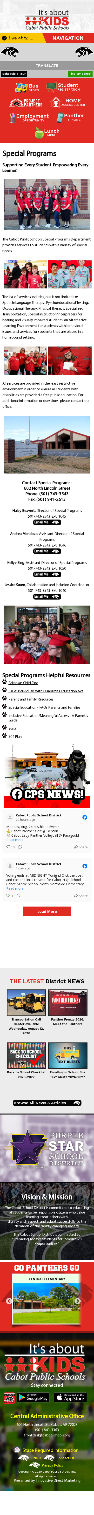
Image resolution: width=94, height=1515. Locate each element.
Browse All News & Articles (40, 1103)
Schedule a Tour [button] (14, 73)
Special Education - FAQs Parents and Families (44, 708)
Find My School (80, 73)
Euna (12, 729)
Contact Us (65, 1458)
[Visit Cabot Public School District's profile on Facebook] (11, 817)
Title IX (36, 1458)
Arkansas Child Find (23, 683)
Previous (9, 1301)
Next (77, 1301)
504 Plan (15, 737)
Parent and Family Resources (31, 699)
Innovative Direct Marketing (58, 1481)
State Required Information (51, 1450)
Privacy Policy (52, 1466)
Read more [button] (15, 840)
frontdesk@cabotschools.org (47, 1435)
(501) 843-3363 (47, 1430)
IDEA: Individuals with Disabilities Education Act (45, 691)
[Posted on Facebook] (85, 817)
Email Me (41, 522)
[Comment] (18, 847)
